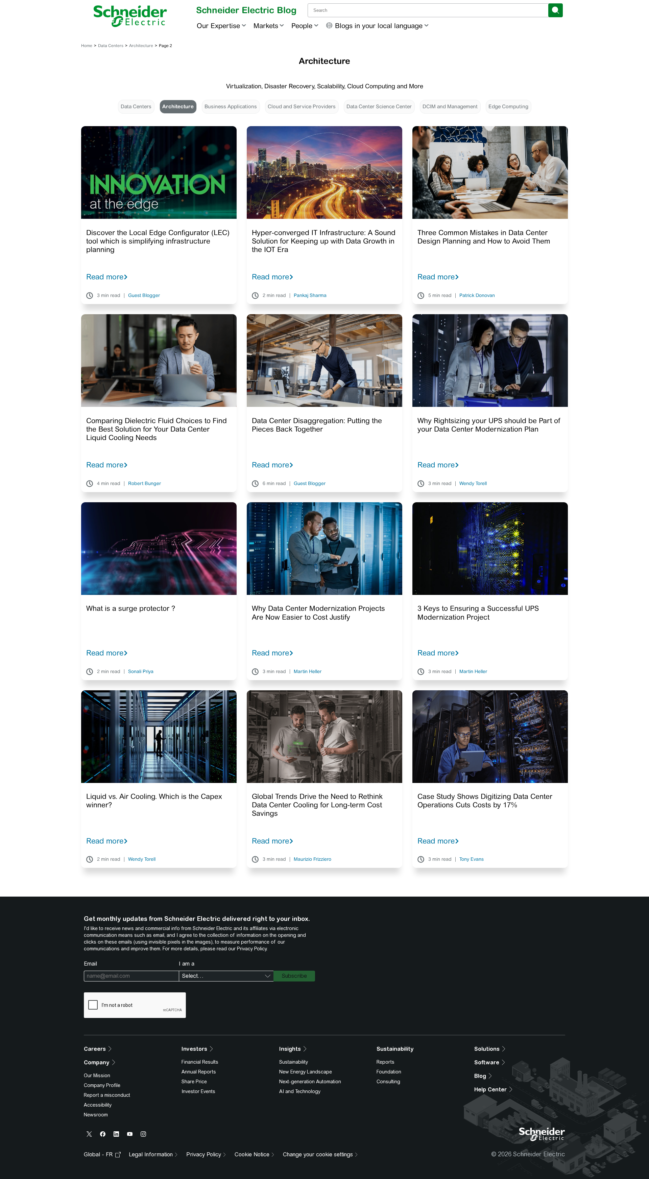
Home (86, 45)
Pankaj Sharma (310, 295)
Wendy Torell (473, 483)
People (301, 25)
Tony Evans (471, 859)
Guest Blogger (144, 295)
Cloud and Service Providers (302, 106)
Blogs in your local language (379, 25)
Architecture (141, 45)
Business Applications (231, 106)
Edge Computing (508, 106)
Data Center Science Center (379, 106)
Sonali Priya (140, 671)
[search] (555, 10)
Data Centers (110, 45)
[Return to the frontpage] (130, 16)
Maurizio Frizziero (312, 859)
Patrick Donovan (477, 295)
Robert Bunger (144, 483)
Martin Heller (307, 671)
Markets (266, 25)
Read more (104, 276)
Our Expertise (218, 25)
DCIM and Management (450, 106)
